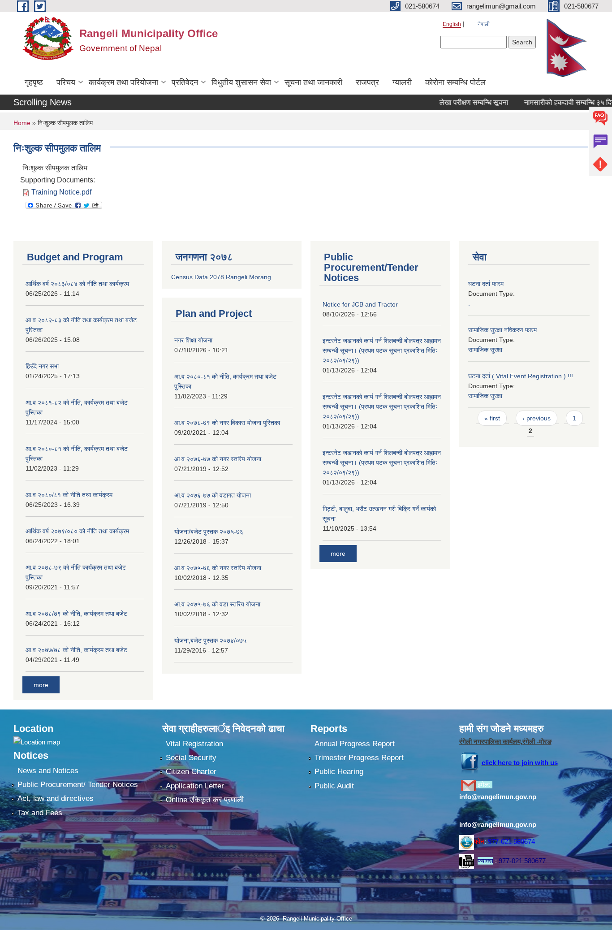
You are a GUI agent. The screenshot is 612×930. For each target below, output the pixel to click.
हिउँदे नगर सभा (42, 366)
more (41, 684)
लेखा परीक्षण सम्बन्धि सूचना (457, 102)
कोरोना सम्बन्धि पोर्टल (455, 82)
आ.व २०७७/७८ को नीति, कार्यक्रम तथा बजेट (76, 649)
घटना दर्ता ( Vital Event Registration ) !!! (520, 376)
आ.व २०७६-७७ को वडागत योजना (212, 495)
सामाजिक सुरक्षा (485, 349)
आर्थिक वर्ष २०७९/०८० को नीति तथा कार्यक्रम (77, 531)
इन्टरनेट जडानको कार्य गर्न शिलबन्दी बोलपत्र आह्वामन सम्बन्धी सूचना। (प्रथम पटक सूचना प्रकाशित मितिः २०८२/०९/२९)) (382, 350)
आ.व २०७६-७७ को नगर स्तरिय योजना (217, 459)
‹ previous (536, 418)
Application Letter (195, 786)
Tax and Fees (39, 813)
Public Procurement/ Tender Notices (77, 784)
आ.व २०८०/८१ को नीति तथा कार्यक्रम (69, 494)
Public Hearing (339, 771)
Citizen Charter (191, 771)
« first (492, 418)
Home (21, 122)
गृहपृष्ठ (34, 82)
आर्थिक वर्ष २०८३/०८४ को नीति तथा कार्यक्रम (77, 283)
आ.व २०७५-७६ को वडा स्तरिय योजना (217, 604)
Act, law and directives (55, 798)
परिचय (65, 82)
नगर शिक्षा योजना (193, 340)
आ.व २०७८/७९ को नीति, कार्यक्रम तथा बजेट (76, 613)
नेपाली (484, 24)
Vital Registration (194, 744)
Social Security (191, 757)
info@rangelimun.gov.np (497, 796)
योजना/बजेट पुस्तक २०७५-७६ (208, 531)
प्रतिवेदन (185, 82)
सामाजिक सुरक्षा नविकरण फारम (502, 329)
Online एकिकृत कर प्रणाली (205, 800)
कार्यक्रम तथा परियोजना (123, 82)
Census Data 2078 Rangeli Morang (221, 277)
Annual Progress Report (355, 744)
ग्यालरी (402, 82)
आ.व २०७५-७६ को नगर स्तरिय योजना (217, 567)
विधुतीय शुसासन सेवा (241, 82)
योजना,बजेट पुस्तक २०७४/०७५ (210, 640)
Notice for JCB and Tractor (360, 304)
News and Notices (47, 770)
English (452, 24)
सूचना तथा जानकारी (313, 82)
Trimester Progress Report (359, 757)
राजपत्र (367, 82)
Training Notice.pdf (61, 192)
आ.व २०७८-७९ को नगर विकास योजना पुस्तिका (227, 422)
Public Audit (334, 786)
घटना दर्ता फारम (486, 283)
